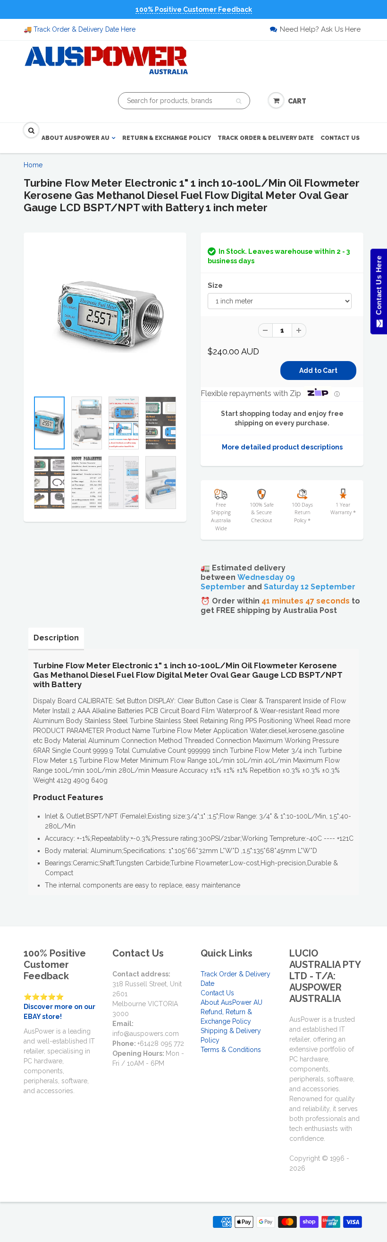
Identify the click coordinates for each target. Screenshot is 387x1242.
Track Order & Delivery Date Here (84, 29)
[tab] (56, 638)
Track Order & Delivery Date (266, 138)
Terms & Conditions (231, 1049)
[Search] (239, 101)
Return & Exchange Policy (166, 138)
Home (33, 165)
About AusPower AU (75, 138)
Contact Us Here (378, 287)
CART (297, 101)
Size (215, 285)
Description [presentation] (56, 637)
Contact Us (340, 138)
